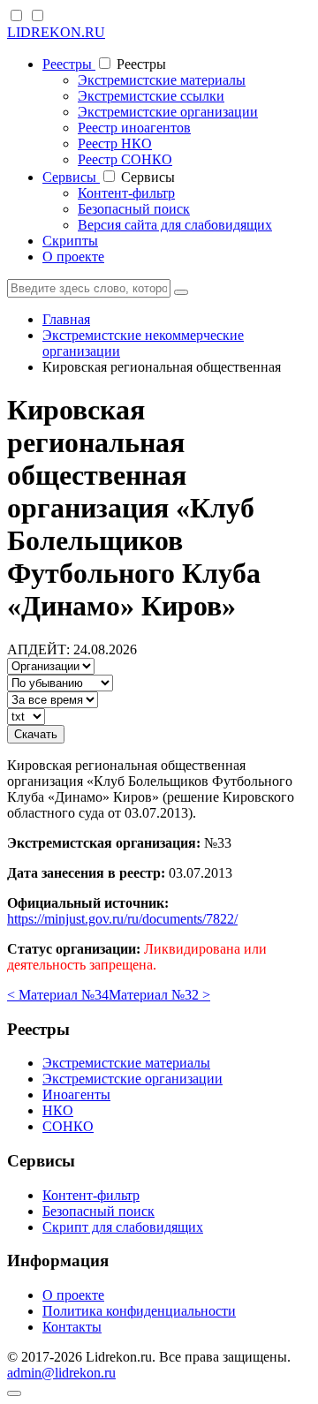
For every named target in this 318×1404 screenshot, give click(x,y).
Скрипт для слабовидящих (122, 1226)
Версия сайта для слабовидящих (175, 224)
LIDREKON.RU (56, 32)
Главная (66, 319)
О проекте (73, 256)
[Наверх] (14, 1393)
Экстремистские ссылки (151, 95)
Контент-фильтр (126, 192)
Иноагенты (76, 1094)
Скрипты (70, 240)
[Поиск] (181, 292)
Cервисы (71, 177)
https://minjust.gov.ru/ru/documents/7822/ (122, 918)
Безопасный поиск (134, 208)
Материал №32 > (159, 994)
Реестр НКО (115, 143)
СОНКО (68, 1126)
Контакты (72, 1326)
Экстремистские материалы (162, 79)
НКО (57, 1110)
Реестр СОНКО (125, 159)
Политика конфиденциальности (139, 1310)
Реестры (68, 64)
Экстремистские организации (168, 111)
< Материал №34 (58, 994)
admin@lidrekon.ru (61, 1372)
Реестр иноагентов (134, 127)
